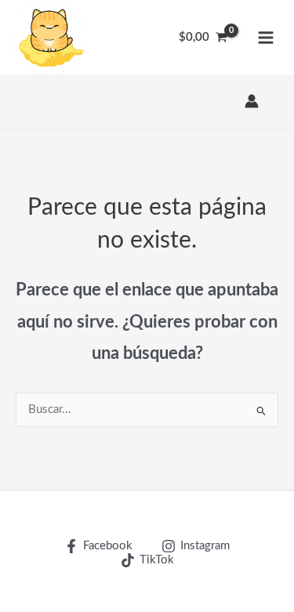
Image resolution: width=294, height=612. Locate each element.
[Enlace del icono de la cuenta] (252, 101)
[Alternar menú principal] (265, 36)
